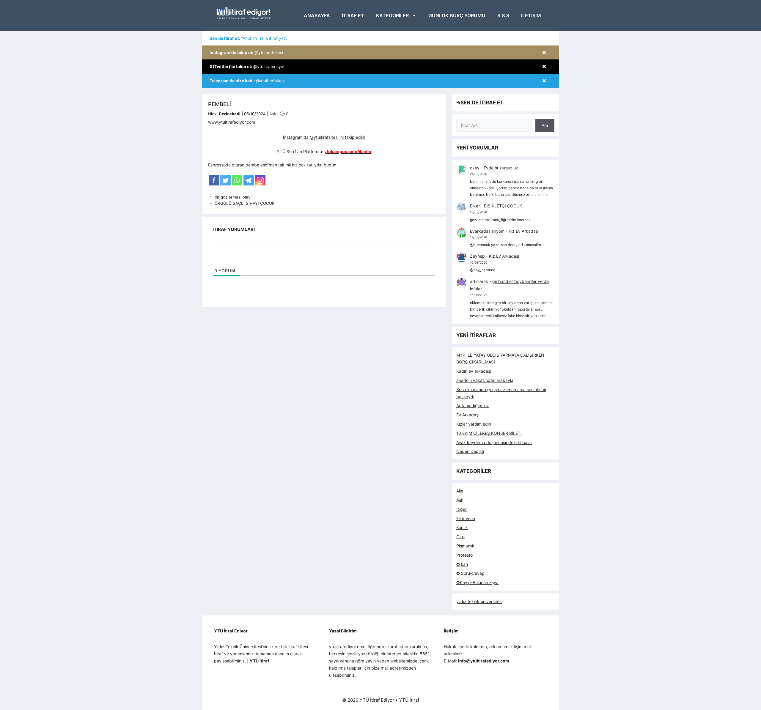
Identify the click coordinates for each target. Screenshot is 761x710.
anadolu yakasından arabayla (484, 380)
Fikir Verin (465, 518)
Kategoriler (392, 15)
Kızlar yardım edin (473, 423)
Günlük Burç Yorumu (456, 15)
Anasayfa (317, 15)
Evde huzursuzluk (501, 167)
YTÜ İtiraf (409, 700)
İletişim (531, 15)
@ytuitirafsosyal (247, 66)
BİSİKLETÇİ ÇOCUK (503, 205)
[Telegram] (248, 180)
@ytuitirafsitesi (246, 52)
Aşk (272, 113)
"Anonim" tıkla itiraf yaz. (248, 38)
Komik (462, 527)
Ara (545, 125)
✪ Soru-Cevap (470, 573)
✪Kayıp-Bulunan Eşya (477, 582)
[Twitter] (225, 180)
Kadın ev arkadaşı (473, 371)
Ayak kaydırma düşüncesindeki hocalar (494, 442)
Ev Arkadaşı (467, 414)
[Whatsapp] (237, 180)
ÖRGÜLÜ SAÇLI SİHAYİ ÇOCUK (245, 203)
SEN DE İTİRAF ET (481, 103)
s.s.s (503, 15)
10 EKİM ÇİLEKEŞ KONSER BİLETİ (489, 433)
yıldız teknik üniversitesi (479, 601)
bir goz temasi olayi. (234, 197)
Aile (459, 490)
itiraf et (353, 15)
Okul (460, 536)
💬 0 (284, 113)
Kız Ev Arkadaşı (524, 231)
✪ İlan (462, 564)
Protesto (464, 555)
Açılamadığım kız (472, 405)
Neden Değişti (470, 451)
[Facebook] (214, 180)
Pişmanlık (465, 545)
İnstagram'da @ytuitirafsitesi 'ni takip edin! (324, 137)
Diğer (461, 509)
